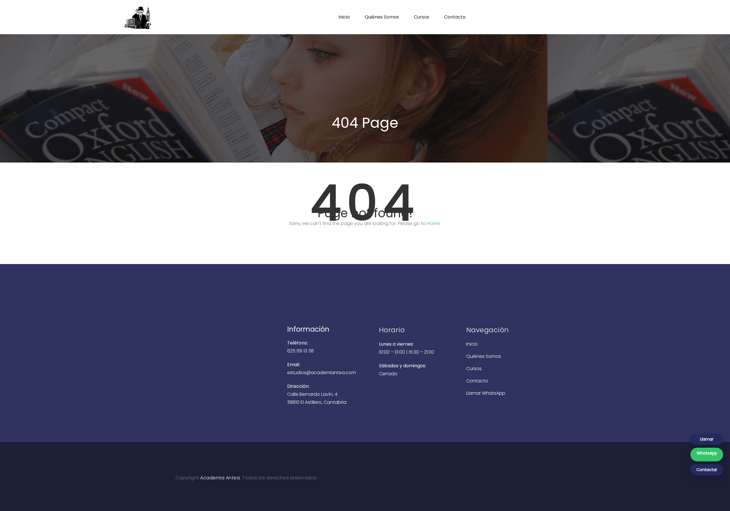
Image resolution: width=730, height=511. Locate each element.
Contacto (455, 17)
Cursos (421, 17)
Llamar (706, 439)
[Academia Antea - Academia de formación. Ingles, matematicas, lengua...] (160, 17)
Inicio (344, 17)
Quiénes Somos (382, 17)
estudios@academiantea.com (321, 372)
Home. (434, 223)
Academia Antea (220, 477)
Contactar (706, 470)
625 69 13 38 (300, 351)
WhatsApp (707, 453)
